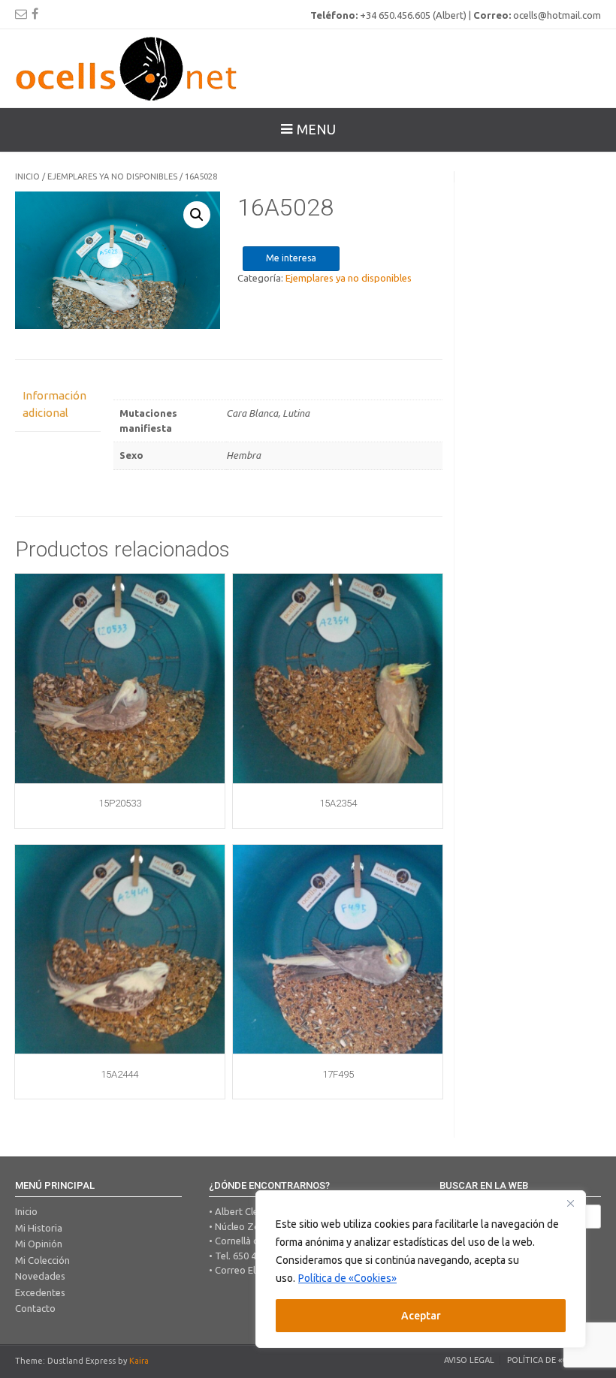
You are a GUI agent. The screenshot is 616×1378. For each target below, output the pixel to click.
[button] (196, 214)
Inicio (27, 176)
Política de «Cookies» (347, 1278)
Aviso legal (469, 1359)
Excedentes (40, 1292)
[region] (420, 1269)
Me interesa (291, 258)
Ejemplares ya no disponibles (112, 176)
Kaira (139, 1360)
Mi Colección (42, 1260)
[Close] (570, 1203)
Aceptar (421, 1316)
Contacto (35, 1308)
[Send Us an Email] (21, 13)
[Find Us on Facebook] (35, 13)
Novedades (40, 1276)
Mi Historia (38, 1228)
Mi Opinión (38, 1243)
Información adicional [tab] (54, 404)
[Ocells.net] (127, 68)
